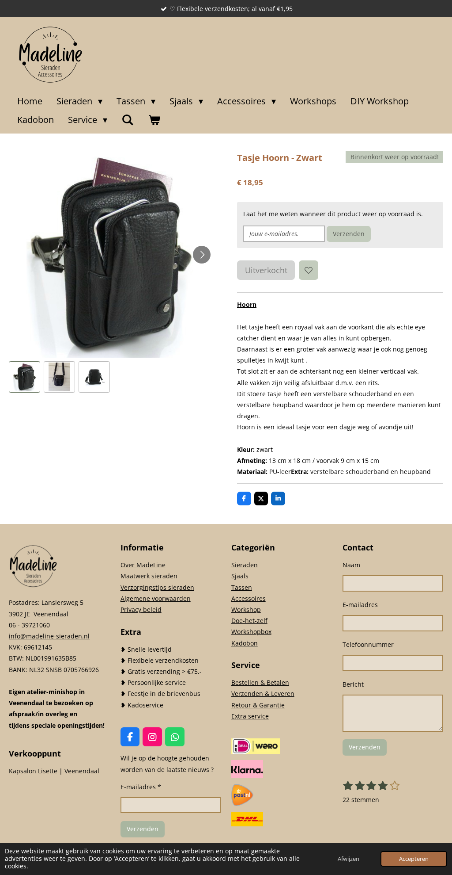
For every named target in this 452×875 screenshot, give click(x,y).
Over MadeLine (143, 565)
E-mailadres (360, 604)
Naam (351, 565)
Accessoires (248, 598)
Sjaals (240, 576)
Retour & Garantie (258, 705)
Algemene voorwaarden (156, 598)
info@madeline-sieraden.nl (49, 636)
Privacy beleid (141, 609)
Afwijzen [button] (348, 859)
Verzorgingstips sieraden (157, 587)
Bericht (353, 684)
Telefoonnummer (368, 644)
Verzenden (349, 233)
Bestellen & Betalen (260, 682)
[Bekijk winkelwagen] (154, 120)
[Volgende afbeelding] (202, 255)
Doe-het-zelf (249, 620)
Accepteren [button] (414, 859)
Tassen (241, 587)
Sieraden (244, 565)
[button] (24, 377)
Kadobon (244, 643)
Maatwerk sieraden (149, 576)
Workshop (246, 609)
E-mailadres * (141, 787)
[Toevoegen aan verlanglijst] (308, 270)
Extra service (250, 716)
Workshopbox (251, 631)
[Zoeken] (128, 120)
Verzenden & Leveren (262, 693)
